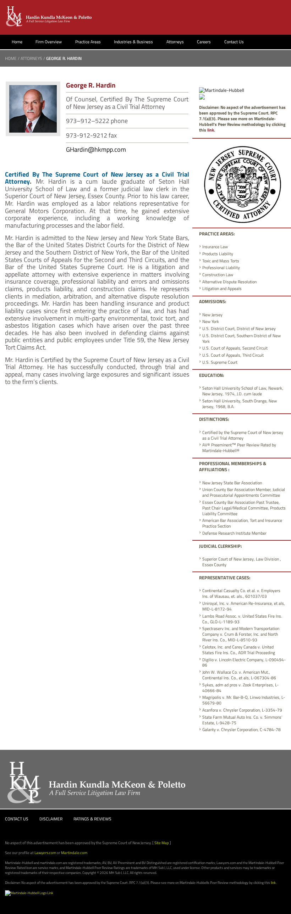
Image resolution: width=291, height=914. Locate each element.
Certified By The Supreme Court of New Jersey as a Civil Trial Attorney (97, 177)
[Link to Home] (49, 15)
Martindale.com (74, 852)
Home (17, 41)
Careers (204, 41)
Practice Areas (88, 41)
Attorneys (175, 41)
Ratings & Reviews (92, 819)
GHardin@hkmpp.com (96, 149)
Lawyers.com (45, 852)
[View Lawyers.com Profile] (202, 96)
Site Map (161, 843)
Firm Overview (48, 41)
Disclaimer (50, 819)
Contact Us (234, 41)
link (210, 130)
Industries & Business (133, 41)
